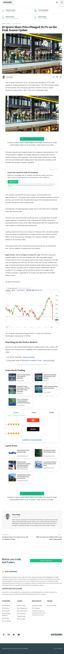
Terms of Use (10, 648)
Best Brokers (5, 618)
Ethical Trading (21, 613)
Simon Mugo (9, 77)
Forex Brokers (6, 611)
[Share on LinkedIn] (57, 77)
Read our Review (29, 357)
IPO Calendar (36, 608)
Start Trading (46, 560)
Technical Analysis (22, 611)
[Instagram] (8, 634)
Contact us (4, 648)
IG (8, 357)
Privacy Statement (23, 648)
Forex (34, 412)
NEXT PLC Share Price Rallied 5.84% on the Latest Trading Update (49, 537)
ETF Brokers (5, 608)
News (8, 23)
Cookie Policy (16, 648)
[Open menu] (57, 2)
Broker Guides (21, 619)
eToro (10, 360)
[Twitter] (13, 634)
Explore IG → (13, 181)
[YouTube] (18, 634)
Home (3, 23)
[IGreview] (14, 424)
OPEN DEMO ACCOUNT (32, 139)
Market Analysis (51, 605)
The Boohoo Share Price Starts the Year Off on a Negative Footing (15, 537)
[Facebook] (3, 634)
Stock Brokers (6, 605)
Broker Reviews (6, 621)
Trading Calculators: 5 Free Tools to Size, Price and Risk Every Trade (38, 613)
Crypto (51, 412)
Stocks (16, 412)
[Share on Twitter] (53, 77)
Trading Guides (21, 616)
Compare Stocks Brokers (32, 440)
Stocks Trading (21, 605)
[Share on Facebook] (60, 77)
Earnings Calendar (37, 605)
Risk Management (22, 608)
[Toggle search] (61, 2)
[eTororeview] (14, 433)
